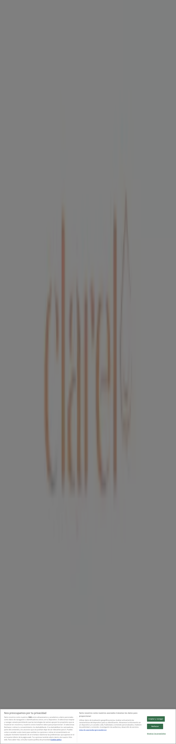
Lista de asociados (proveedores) (92, 730)
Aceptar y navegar (155, 719)
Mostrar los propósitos (156, 733)
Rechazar (155, 726)
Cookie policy (56, 739)
